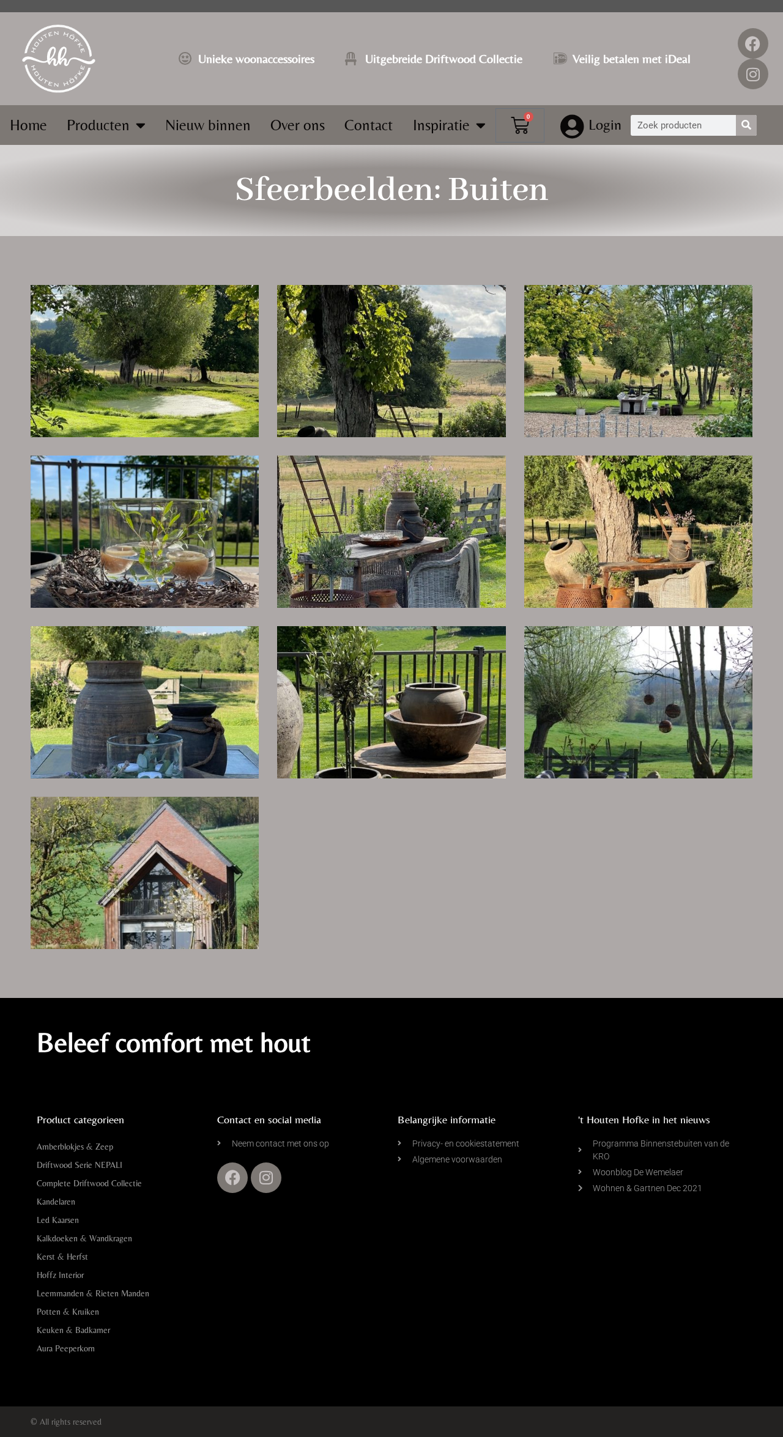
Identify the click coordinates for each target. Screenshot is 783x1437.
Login (605, 124)
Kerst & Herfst (62, 1257)
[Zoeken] (746, 125)
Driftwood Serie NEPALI (79, 1165)
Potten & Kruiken (68, 1312)
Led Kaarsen (58, 1220)
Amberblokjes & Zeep (75, 1146)
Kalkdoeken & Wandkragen (84, 1238)
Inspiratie (441, 125)
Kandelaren (56, 1201)
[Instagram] (753, 74)
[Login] (572, 126)
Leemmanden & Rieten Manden (93, 1293)
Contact (368, 125)
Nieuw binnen (208, 125)
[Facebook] (753, 43)
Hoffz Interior (60, 1275)
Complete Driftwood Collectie (89, 1183)
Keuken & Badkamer (73, 1330)
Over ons (297, 125)
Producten (98, 125)
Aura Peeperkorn (66, 1348)
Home (28, 125)
